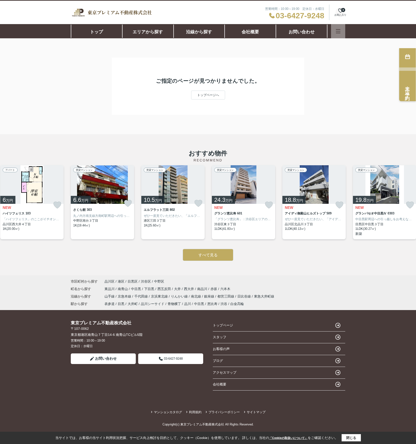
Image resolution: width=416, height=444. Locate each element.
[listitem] (102, 202)
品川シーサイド (152, 304)
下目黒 (149, 289)
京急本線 (125, 296)
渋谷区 (146, 281)
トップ (96, 31)
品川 (187, 304)
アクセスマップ (224, 372)
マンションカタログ (168, 412)
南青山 (123, 289)
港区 (121, 281)
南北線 (196, 296)
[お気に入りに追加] (57, 205)
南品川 (202, 289)
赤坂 (214, 289)
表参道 (109, 304)
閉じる (351, 438)
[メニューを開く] (338, 31)
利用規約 (195, 412)
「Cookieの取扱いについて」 (288, 438)
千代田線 (141, 296)
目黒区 (133, 281)
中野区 (159, 281)
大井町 (133, 304)
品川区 (109, 281)
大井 (178, 289)
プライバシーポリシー (224, 412)
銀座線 (209, 296)
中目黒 (136, 289)
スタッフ (219, 337)
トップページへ (208, 95)
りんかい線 (180, 296)
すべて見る (208, 255)
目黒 (121, 304)
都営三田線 (226, 296)
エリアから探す (148, 31)
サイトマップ (256, 412)
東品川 (110, 289)
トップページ (223, 325)
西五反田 (164, 289)
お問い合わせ (302, 31)
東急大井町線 (264, 296)
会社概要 (250, 31)
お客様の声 (221, 349)
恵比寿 (212, 304)
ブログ (218, 361)
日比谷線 (244, 296)
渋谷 (224, 304)
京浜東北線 (160, 296)
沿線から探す (199, 31)
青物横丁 (174, 304)
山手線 (110, 296)
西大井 (189, 289)
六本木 (225, 289)
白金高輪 (237, 304)
